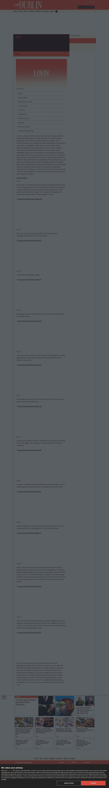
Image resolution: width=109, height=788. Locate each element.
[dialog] (54, 776)
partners (10, 770)
